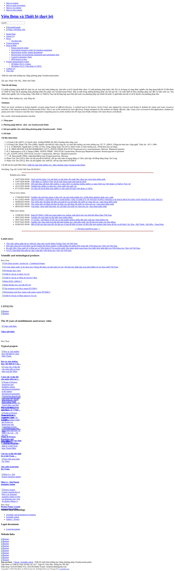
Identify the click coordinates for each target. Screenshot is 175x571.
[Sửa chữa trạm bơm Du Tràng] (11, 461)
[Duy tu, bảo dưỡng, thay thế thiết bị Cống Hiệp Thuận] (11, 356)
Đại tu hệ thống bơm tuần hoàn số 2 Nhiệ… (10, 408)
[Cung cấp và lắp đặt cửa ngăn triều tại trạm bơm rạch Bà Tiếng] (11, 371)
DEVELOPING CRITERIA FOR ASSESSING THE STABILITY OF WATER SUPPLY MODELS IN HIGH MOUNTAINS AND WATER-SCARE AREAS (96, 199)
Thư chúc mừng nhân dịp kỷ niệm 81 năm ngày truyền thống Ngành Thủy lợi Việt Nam (41, 243)
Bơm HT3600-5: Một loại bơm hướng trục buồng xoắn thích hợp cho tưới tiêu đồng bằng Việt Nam (71, 215)
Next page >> (94, 229)
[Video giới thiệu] (9, 326)
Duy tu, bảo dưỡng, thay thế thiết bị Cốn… (11, 362)
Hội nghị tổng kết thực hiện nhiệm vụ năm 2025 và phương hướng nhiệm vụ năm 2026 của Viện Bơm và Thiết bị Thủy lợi (81, 184)
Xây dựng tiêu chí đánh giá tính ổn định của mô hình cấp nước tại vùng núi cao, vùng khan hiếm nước (72, 204)
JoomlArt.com (64, 569)
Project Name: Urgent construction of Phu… (10, 508)
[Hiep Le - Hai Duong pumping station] (11, 477)
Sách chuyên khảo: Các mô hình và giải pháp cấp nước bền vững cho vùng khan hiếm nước (68, 179)
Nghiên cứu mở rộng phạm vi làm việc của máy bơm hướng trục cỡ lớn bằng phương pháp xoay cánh (72, 197)
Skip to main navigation (15, 5)
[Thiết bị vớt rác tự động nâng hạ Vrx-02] (19, 296)
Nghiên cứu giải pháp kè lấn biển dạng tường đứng (52, 217)
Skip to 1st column (13, 8)
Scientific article (26, 562)
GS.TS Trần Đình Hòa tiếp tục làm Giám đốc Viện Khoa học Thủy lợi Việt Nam (38, 250)
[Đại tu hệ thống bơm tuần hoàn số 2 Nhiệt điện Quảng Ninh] (11, 402)
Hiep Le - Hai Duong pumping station (10, 483)
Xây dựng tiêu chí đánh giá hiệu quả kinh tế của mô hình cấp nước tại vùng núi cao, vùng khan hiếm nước (74, 202)
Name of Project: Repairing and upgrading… (8, 439)
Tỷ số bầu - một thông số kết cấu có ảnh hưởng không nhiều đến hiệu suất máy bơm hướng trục (70, 220)
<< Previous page (82, 229)
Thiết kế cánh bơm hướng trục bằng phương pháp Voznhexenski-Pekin (56, 165)
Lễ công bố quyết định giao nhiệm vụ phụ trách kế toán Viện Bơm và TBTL (62, 188)
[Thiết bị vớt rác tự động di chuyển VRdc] (20, 278)
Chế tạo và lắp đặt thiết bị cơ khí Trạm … (11, 455)
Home (16, 562)
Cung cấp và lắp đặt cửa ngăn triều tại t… (10, 378)
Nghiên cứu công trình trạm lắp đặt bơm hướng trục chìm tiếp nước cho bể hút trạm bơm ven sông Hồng (73, 222)
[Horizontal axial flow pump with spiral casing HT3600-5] (26, 292)
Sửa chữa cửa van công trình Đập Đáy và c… (11, 442)
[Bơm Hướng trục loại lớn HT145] (17, 285)
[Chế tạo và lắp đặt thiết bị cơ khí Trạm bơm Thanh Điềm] (11, 448)
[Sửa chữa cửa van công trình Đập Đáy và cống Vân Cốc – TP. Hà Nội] (11, 435)
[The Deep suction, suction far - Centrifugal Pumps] (23, 263)
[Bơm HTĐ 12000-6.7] (12, 281)
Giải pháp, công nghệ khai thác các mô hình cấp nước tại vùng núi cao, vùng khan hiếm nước (69, 206)
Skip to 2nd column (14, 10)
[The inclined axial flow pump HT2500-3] (20, 288)
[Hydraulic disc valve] (12, 270)
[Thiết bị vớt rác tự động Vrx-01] (16, 274)
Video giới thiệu (8, 332)
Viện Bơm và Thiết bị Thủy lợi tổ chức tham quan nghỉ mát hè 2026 (58, 182)
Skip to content (12, 3)
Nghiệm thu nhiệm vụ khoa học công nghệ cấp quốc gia (53, 186)
